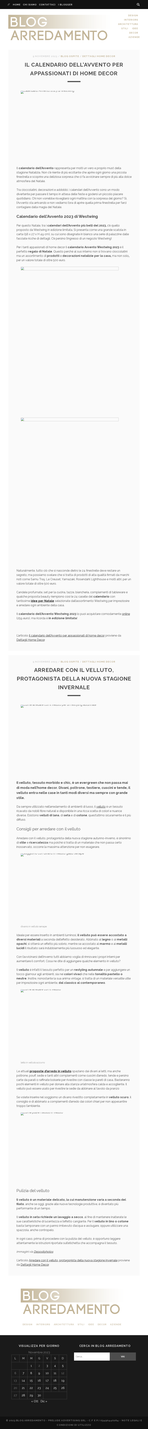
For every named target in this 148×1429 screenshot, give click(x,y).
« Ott (34, 1401)
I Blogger (65, 4)
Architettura (128, 24)
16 (39, 1380)
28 (23, 1395)
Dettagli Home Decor (98, 56)
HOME (17, 4)
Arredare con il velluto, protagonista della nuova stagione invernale (74, 678)
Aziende (134, 37)
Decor (133, 32)
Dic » (43, 1401)
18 (54, 1380)
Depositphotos (43, 1251)
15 (31, 1380)
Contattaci (47, 4)
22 (31, 1388)
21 (23, 1388)
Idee (135, 28)
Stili (124, 28)
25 (55, 1388)
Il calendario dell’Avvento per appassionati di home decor (67, 635)
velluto (101, 806)
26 (63, 1388)
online (126, 614)
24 (47, 1388)
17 (47, 1380)
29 (31, 1395)
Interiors (131, 19)
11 (55, 1373)
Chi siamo (30, 4)
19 (62, 1380)
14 (23, 1380)
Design (133, 15)
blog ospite (70, 56)
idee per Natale (42, 601)
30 (39, 1395)
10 (47, 1373)
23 (39, 1388)
